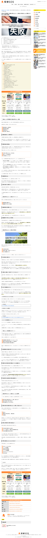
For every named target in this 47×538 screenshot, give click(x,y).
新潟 (10, 505)
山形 (18, 501)
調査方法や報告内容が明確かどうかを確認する (10, 81)
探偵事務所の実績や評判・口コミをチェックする (10, 80)
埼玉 (14, 503)
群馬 (13, 503)
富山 (11, 505)
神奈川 (19, 503)
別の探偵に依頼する (7, 75)
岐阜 (19, 505)
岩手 (13, 501)
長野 (17, 505)
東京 (17, 503)
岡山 (13, 509)
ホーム (6, 534)
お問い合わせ (9, 534)
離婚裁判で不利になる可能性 (8, 73)
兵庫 (16, 507)
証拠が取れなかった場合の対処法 (8, 74)
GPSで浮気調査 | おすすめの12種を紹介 (8, 305)
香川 (19, 509)
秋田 (16, 501)
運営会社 (13, 534)
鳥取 (10, 509)
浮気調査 (3, 519)
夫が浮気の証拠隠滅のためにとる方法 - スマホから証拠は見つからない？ (13, 317)
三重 (10, 507)
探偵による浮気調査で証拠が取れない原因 (9, 64)
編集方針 (16, 534)
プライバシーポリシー (43, 1)
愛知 (22, 505)
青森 (12, 501)
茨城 (10, 503)
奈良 (17, 507)
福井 (14, 505)
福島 (19, 501)
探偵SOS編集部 (12, 514)
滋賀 (11, 507)
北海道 (10, 501)
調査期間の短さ (6, 68)
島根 (11, 509)
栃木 (11, 503)
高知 (22, 509)
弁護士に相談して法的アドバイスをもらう (9, 76)
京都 (13, 507)
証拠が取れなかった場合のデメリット (9, 70)
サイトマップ (25, 534)
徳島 (17, 509)
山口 (16, 509)
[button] (45, 28)
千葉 (16, 503)
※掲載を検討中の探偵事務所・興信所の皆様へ (32, 534)
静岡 (20, 505)
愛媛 (20, 509)
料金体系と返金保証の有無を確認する (9, 82)
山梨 (16, 505)
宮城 (15, 501)
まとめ (4, 88)
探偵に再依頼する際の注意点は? (8, 86)
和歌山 (19, 507)
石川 (13, 505)
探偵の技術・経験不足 (7, 69)
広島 (14, 509)
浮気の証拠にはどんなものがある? (8, 87)
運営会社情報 (39, 1)
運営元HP (40, 534)
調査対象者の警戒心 (7, 67)
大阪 (14, 507)
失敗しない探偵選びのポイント (8, 79)
